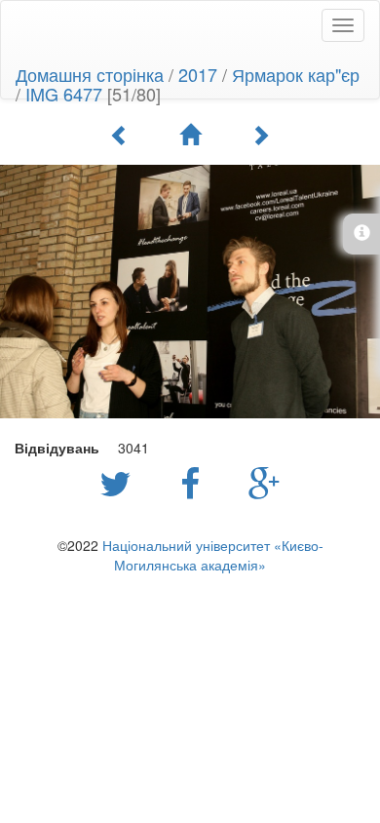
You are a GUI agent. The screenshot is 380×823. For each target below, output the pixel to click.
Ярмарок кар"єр (296, 74)
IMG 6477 (63, 93)
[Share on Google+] (264, 481)
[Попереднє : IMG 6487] (120, 134)
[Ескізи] (190, 134)
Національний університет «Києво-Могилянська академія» (212, 554)
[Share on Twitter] (120, 481)
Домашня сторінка (90, 74)
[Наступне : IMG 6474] (260, 134)
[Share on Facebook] (195, 481)
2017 (197, 74)
